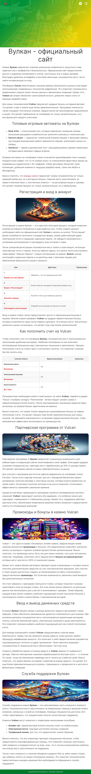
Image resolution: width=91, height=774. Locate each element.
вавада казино (31, 176)
